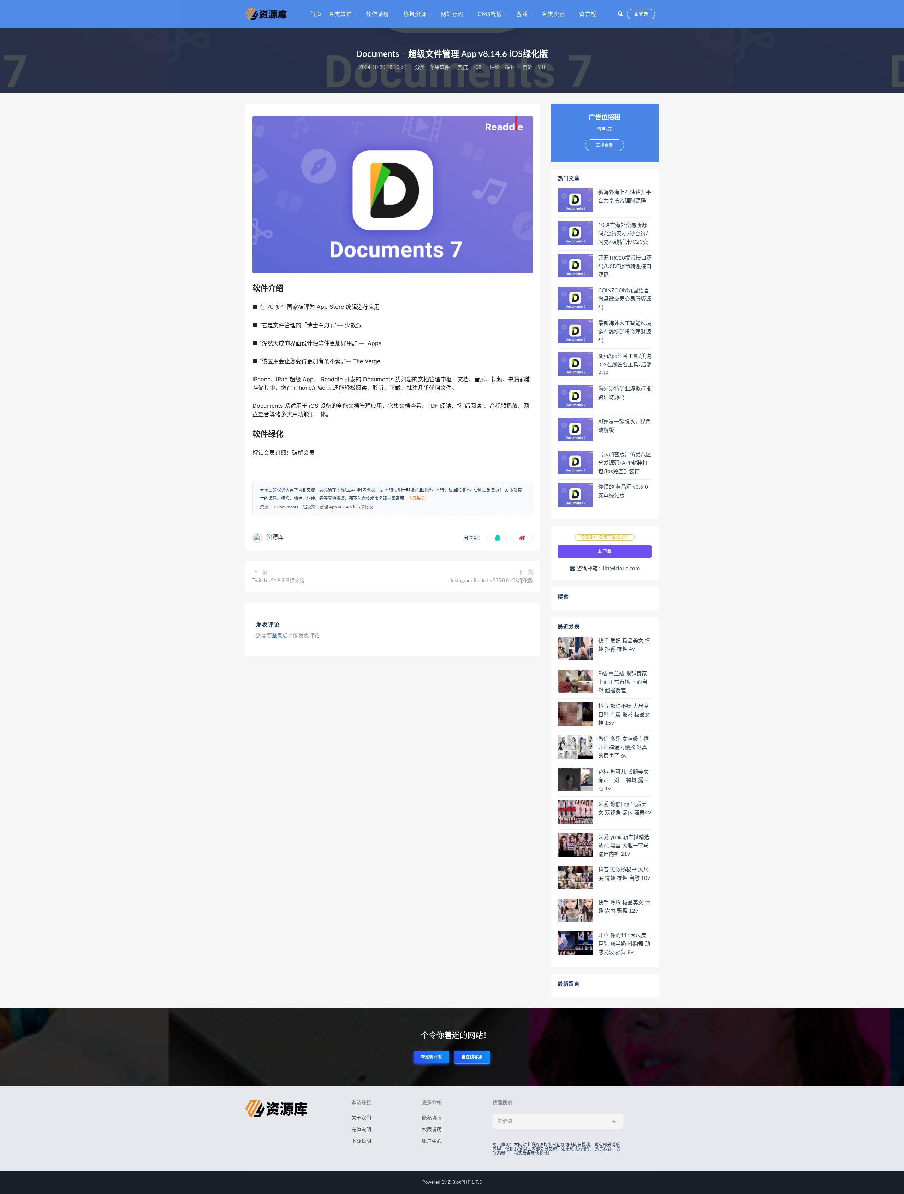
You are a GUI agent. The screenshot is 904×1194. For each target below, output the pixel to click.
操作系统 (377, 14)
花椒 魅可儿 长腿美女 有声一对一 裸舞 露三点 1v (623, 780)
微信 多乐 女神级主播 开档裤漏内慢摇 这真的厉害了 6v (623, 747)
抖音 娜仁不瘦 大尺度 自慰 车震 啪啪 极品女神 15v (624, 715)
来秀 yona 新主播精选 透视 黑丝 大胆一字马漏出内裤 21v (623, 846)
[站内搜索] (620, 14)
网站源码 (452, 14)
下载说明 (361, 1141)
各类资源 (553, 14)
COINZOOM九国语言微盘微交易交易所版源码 (624, 299)
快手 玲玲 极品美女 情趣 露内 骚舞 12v (624, 907)
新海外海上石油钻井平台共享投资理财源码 (624, 197)
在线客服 (474, 1057)
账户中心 (432, 1141)
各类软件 (340, 14)
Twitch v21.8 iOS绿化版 (278, 580)
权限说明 (432, 1129)
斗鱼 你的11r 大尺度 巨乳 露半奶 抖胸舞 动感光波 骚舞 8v (624, 944)
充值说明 (361, 1129)
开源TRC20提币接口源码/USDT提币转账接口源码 (625, 266)
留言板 (588, 14)
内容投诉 (416, 498)
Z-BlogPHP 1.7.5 (465, 1182)
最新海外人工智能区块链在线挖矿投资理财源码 (624, 332)
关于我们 (361, 1118)
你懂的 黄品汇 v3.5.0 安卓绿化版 (623, 491)
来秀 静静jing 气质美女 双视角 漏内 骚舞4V (625, 809)
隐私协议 (432, 1118)
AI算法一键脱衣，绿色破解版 (624, 426)
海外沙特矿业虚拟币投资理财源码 (624, 393)
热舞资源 (415, 14)
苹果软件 (440, 67)
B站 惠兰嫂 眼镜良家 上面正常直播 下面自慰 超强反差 (622, 682)
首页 (316, 14)
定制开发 (433, 1057)
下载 (607, 551)
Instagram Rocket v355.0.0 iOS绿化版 (492, 580)
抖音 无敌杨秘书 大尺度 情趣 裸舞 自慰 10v (624, 874)
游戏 (522, 14)
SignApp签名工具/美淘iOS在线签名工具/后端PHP (625, 365)
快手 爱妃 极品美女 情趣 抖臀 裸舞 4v (624, 645)
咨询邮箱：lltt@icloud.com (607, 568)
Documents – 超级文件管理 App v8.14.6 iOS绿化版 (324, 507)
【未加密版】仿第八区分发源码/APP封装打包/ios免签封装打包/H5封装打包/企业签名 (624, 463)
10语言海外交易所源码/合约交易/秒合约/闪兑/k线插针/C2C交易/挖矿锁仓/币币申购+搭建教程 (624, 234)
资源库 (266, 507)
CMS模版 (490, 14)
